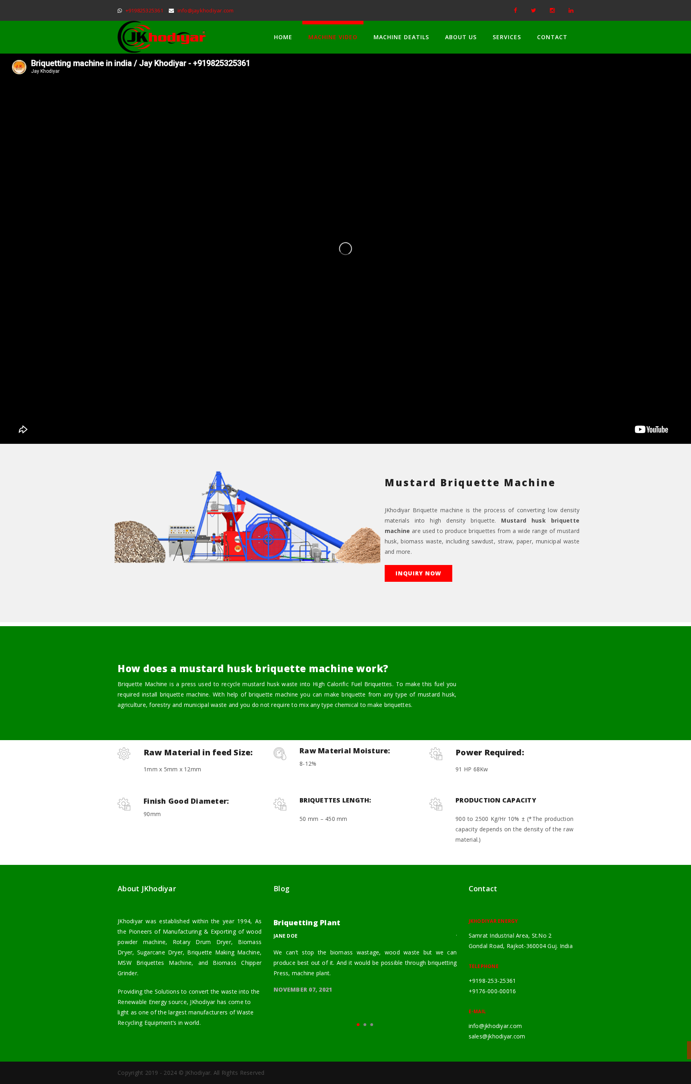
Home (283, 37)
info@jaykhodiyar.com (206, 10)
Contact (552, 37)
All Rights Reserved (239, 1072)
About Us (461, 37)
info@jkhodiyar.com (495, 1026)
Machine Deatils (401, 37)
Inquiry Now (418, 573)
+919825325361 (144, 10)
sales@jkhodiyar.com (497, 1036)
